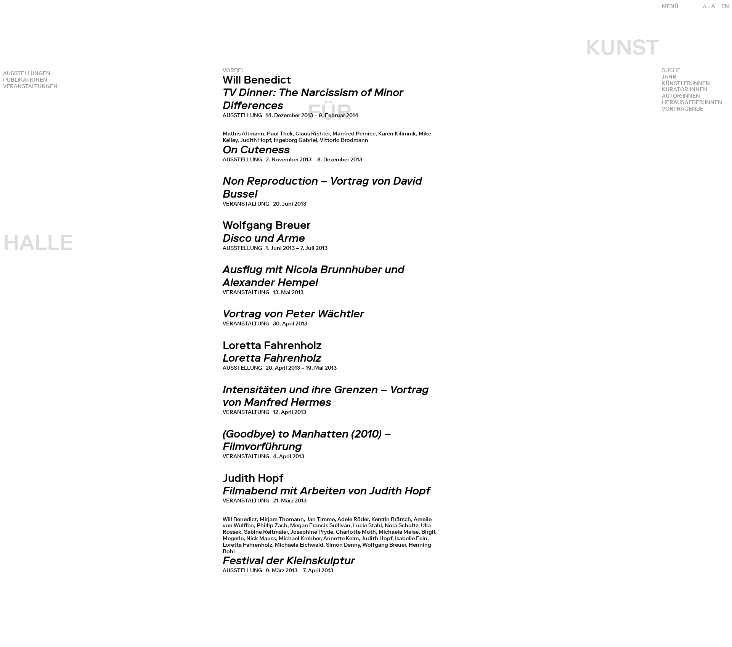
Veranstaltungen (30, 86)
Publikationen (25, 80)
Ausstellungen (26, 73)
